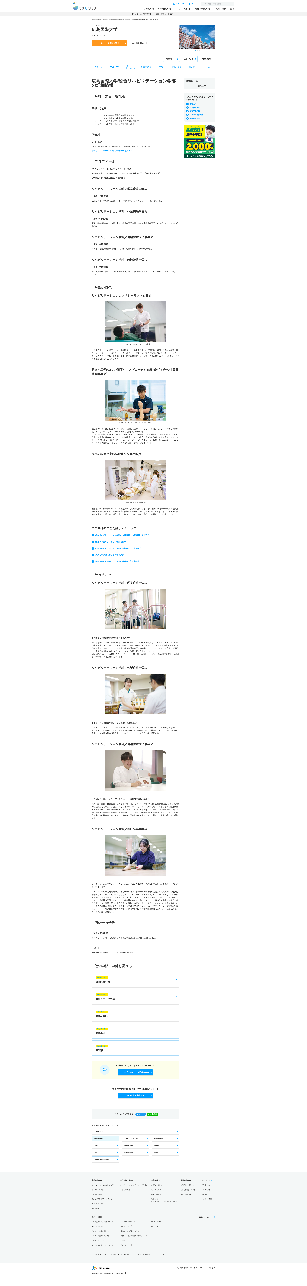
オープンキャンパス (131, 1138)
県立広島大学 (195, 118)
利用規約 (113, 1254)
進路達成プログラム (98, 1240)
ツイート (142, 1114)
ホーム (93, 19)
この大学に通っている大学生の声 (109, 555)
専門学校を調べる (164, 9)
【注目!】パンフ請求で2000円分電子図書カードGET (152, 14)
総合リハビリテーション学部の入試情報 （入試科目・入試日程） (123, 535)
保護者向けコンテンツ (206, 1217)
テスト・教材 (221, 9)
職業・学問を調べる (202, 9)
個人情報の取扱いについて (146, 1254)
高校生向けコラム (97, 1208)
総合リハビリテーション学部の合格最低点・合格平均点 (119, 548)
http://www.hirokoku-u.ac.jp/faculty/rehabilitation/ (112, 953)
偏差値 (156, 1145)
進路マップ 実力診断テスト (100, 1236)
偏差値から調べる (97, 1190)
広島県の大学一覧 (106, 19)
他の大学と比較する (135, 1095)
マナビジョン (84, 8)
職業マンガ (164, 1200)
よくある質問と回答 (127, 1254)
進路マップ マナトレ (157, 1222)
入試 (96, 1152)
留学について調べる (98, 1204)
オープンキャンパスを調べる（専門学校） (134, 1185)
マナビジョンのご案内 (99, 1254)
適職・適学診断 (156, 1194)
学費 (96, 1145)
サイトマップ (164, 1254)
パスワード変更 (207, 1199)
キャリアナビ (125, 1226)
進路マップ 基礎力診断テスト (101, 1231)
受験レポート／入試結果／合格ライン (133, 1236)
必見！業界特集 (125, 1190)
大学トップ (98, 1132)
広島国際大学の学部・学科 (127, 19)
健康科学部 (102, 1014)
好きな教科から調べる (188, 1190)
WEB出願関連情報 (138, 43)
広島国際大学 (115, 19)
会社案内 (212, 1268)
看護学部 (101, 1031)
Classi (123, 1240)
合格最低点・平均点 (101, 1159)
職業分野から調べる (157, 1190)
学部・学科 (98, 1138)
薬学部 (101, 1048)
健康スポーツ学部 (105, 997)
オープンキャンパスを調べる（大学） (104, 1185)
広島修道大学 (195, 107)
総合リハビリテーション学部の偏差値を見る (111, 151)
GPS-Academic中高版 (128, 1222)
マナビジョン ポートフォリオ (101, 1245)
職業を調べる (156, 1180)
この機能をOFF (200, 86)
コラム (231, 9)
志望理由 (169, 59)
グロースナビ (125, 1245)
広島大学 (193, 104)
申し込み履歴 (206, 1190)
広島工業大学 (195, 111)
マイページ (206, 1180)
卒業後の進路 (206, 59)
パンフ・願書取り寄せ (109, 43)
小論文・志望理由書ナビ (129, 1231)
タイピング (154, 1226)
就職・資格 (128, 1145)
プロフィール (206, 1194)
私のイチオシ (189, 59)
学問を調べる (186, 1180)
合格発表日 (128, 1152)
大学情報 (98, 19)
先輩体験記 (158, 1138)
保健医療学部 (103, 980)
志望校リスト (206, 1185)
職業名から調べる (156, 1185)
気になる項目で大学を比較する (102, 1199)
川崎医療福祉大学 (196, 115)
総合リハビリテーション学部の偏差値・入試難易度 (117, 561)
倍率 (156, 1152)
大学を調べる (149, 9)
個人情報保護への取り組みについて (190, 1268)
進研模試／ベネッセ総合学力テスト (103, 1222)
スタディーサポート (98, 1226)
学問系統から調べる (187, 1185)
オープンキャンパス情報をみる (135, 1072)
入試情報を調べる (97, 1194)
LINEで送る (153, 1114)
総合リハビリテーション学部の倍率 (110, 542)
